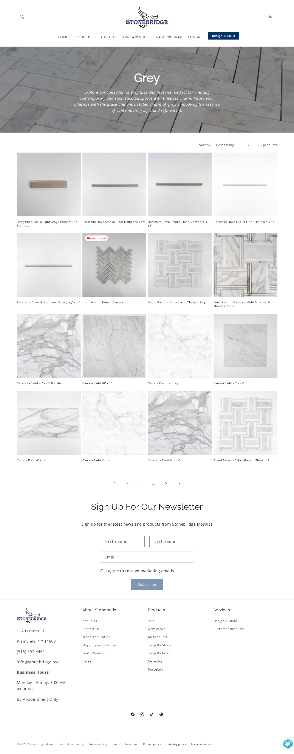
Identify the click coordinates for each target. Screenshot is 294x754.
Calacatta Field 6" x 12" (164, 460)
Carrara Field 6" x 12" (31, 460)
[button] (22, 17)
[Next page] (179, 483)
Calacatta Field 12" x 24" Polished (40, 383)
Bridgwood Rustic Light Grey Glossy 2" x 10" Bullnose (48, 223)
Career (87, 661)
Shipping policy (176, 744)
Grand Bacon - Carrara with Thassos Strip (177, 302)
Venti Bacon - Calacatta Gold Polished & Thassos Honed (242, 304)
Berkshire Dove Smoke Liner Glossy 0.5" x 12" (177, 223)
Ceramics (155, 661)
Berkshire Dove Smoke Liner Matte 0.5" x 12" (113, 221)
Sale (151, 621)
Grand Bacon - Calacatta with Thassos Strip (244, 460)
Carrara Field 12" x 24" (163, 383)
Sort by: (205, 145)
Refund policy (152, 744)
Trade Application (96, 637)
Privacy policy (97, 744)
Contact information (125, 744)
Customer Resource (229, 629)
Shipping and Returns (99, 645)
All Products (157, 637)
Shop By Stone (159, 645)
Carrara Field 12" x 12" (229, 383)
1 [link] (115, 483)
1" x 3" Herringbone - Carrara (102, 302)
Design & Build (223, 36)
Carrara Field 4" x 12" (97, 460)
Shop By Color (159, 653)
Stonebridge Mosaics (42, 744)
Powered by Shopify (70, 744)
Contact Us (91, 629)
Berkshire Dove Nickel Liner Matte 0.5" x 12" (244, 221)
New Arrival (157, 629)
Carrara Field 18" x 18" (98, 383)
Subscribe (147, 584)
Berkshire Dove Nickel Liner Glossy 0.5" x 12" (48, 302)
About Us (89, 621)
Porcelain (155, 669)
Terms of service (202, 744)
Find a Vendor (93, 653)
